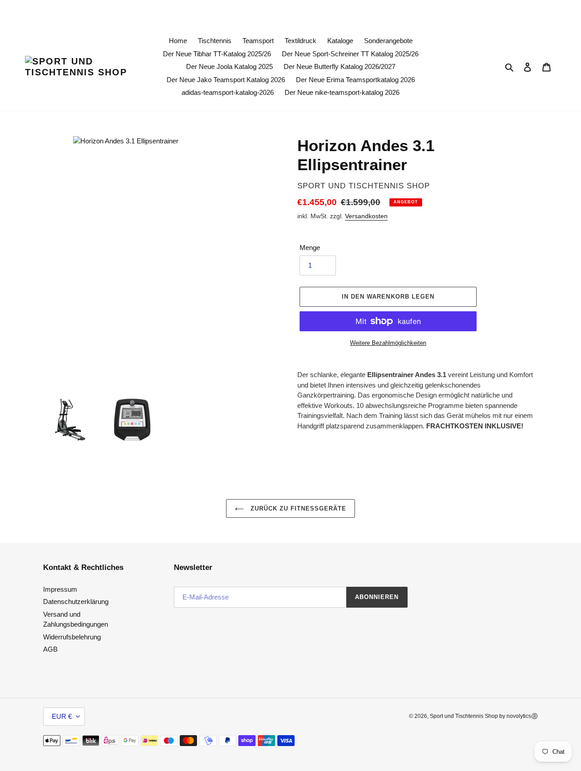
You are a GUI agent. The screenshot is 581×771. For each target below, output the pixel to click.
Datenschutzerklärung (75, 601)
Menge (310, 247)
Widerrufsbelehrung (72, 637)
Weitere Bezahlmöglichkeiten (388, 342)
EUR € (62, 716)
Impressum (60, 589)
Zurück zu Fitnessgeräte (297, 508)
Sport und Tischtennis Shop (464, 716)
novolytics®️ (522, 716)
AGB (50, 649)
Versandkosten (366, 216)
